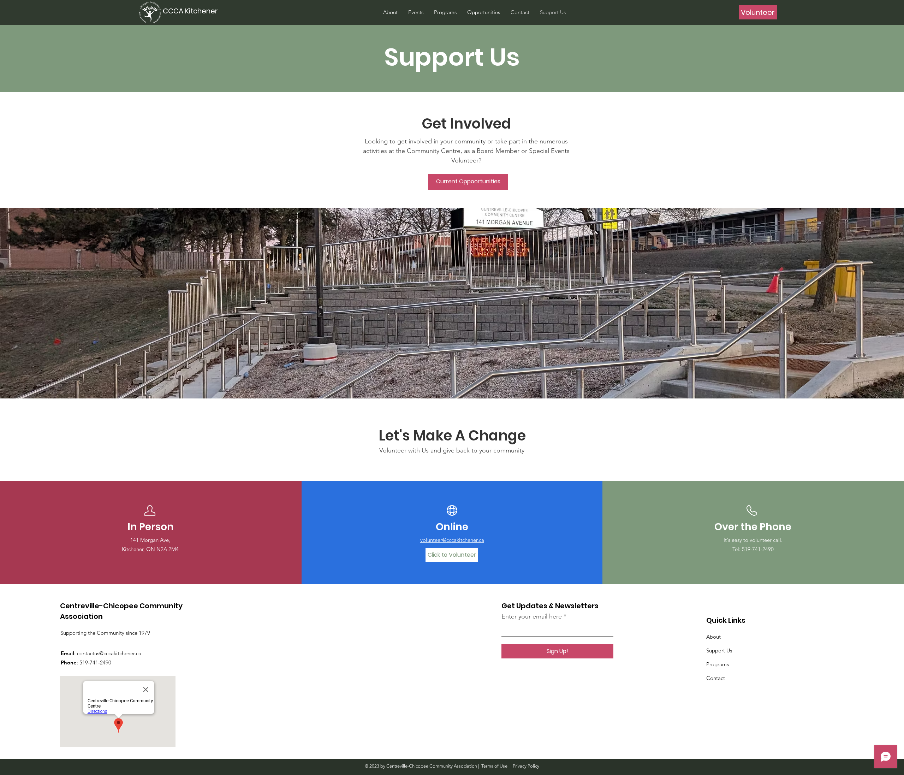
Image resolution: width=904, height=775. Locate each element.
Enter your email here (531, 616)
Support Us (719, 650)
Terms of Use (494, 766)
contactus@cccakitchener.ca (109, 653)
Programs (717, 664)
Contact (715, 678)
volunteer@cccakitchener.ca (452, 540)
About (713, 636)
